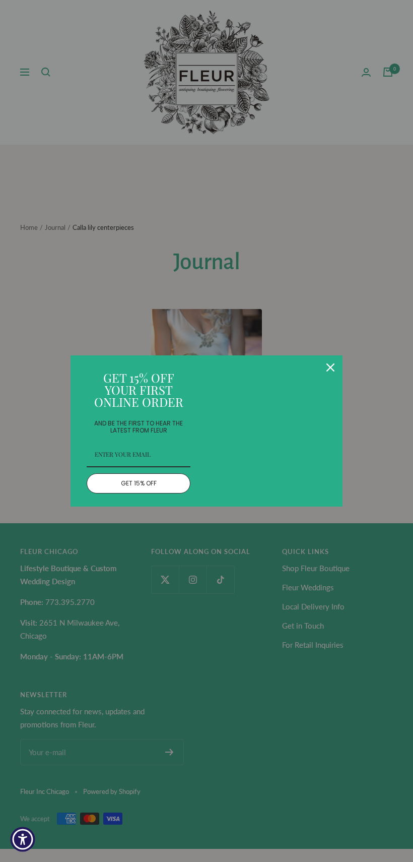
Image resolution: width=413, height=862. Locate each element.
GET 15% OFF (139, 483)
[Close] (330, 367)
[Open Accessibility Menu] (22, 839)
